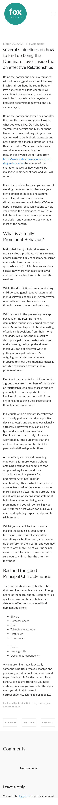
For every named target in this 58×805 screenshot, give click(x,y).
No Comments (35, 43)
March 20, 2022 (13, 43)
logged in (24, 796)
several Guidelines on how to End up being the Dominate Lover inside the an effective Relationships (28, 58)
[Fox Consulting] (15, 13)
